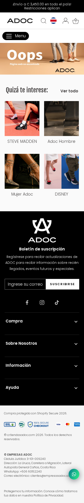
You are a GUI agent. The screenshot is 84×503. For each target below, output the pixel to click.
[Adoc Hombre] (61, 118)
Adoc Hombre (61, 141)
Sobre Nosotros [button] (21, 343)
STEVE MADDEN (22, 141)
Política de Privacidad (48, 495)
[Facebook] (27, 302)
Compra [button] (14, 321)
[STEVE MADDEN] (22, 118)
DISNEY (61, 194)
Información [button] (18, 365)
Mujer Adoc (22, 194)
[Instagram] (42, 302)
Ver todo (69, 91)
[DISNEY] (61, 171)
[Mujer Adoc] (22, 171)
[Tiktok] (57, 302)
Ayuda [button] (12, 387)
